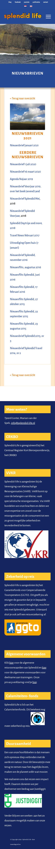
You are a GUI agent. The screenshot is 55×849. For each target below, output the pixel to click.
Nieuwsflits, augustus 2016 (25, 267)
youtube (26, 2)
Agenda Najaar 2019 (21, 179)
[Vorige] (2, 41)
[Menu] (47, 16)
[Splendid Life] (23, 15)
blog (10, 2)
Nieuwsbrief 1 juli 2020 (23, 164)
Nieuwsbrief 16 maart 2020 (25, 171)
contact (45, 2)
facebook (18, 2)
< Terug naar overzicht (22, 98)
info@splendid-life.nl (23, 423)
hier (11, 662)
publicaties (36, 2)
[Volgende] (52, 41)
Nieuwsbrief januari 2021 (24, 145)
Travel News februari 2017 (24, 235)
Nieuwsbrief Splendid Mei (25, 198)
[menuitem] (10, 2)
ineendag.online (15, 844)
